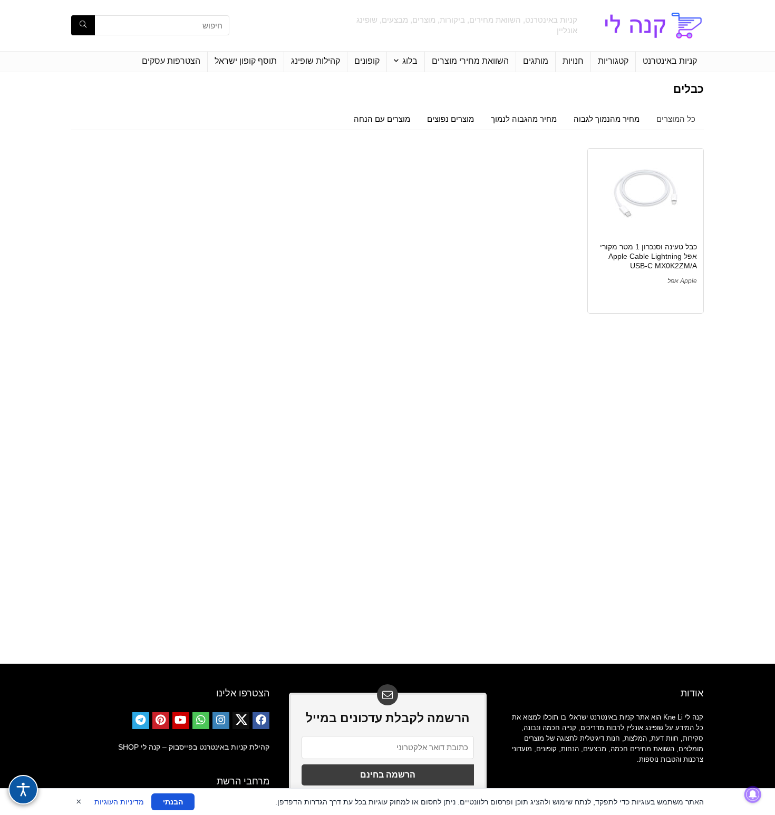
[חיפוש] (83, 25)
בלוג (410, 60)
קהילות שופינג (315, 60)
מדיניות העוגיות (119, 802)
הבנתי (173, 802)
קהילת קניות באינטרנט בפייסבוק (219, 747)
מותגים (535, 60)
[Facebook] (261, 720)
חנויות (573, 60)
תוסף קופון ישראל (246, 60)
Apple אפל (682, 281)
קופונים (367, 60)
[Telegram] (140, 720)
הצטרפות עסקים (171, 60)
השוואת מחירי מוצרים (470, 60)
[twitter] (240, 720)
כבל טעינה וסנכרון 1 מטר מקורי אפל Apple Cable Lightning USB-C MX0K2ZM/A (648, 256)
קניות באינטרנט (670, 60)
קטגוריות (613, 60)
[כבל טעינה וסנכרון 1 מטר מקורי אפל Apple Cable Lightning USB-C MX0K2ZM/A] (645, 194)
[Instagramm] (220, 720)
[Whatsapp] (200, 720)
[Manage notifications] (752, 794)
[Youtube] (180, 720)
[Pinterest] (160, 720)
